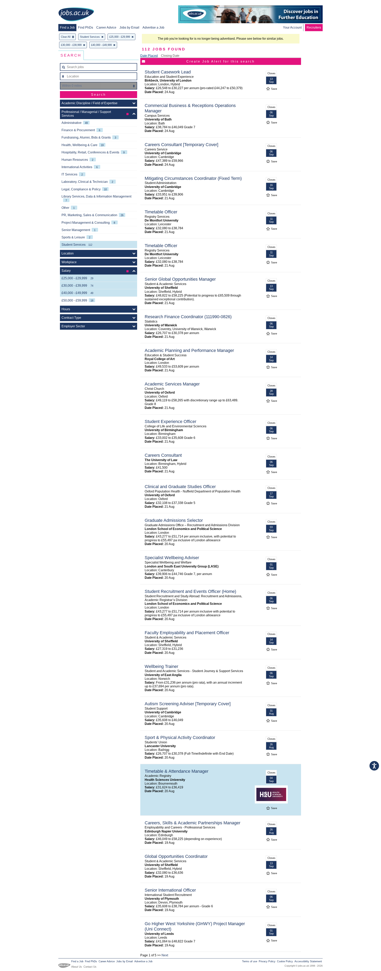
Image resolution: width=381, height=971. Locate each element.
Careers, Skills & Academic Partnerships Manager (192, 822)
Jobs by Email (129, 27)
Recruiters (314, 27)
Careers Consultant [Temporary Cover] (181, 144)
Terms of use (249, 961)
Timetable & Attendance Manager (176, 771)
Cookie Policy (285, 961)
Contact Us (90, 966)
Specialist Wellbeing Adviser (172, 557)
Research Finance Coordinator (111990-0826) (188, 316)
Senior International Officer (170, 890)
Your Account (292, 27)
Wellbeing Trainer (161, 666)
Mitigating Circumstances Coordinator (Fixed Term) (193, 178)
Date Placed (149, 55)
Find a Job (67, 27)
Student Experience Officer (170, 421)
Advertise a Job (153, 27)
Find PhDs (85, 27)
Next (165, 955)
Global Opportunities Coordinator (176, 856)
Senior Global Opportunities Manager (180, 279)
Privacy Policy (267, 961)
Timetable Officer (161, 211)
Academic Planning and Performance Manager (189, 350)
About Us (76, 966)
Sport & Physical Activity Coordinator (180, 737)
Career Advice (106, 27)
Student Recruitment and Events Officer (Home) (190, 591)
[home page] (76, 14)
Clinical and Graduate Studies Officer (180, 486)
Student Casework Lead (168, 71)
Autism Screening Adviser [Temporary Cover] (188, 703)
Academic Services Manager (172, 383)
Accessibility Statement (308, 961)
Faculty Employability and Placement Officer (187, 632)
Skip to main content (16, 3)
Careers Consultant (163, 455)
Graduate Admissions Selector (174, 520)
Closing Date (170, 55)
